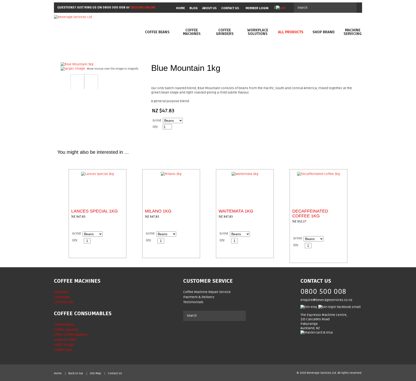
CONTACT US (230, 8)
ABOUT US (209, 8)
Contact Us (115, 373)
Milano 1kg (158, 211)
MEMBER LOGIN (257, 8)
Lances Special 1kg (94, 211)
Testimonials (193, 302)
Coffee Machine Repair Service (207, 292)
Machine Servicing (353, 32)
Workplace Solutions (257, 32)
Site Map (95, 373)
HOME (180, 8)
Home (58, 373)
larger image (75, 69)
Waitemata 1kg (236, 211)
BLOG (193, 8)
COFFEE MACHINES (192, 32)
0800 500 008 (114, 7)
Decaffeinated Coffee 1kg (310, 213)
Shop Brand (323, 32)
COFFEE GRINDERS (225, 32)
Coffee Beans (157, 32)
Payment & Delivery (198, 297)
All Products (290, 32)
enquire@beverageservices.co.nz (326, 300)
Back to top (75, 373)
